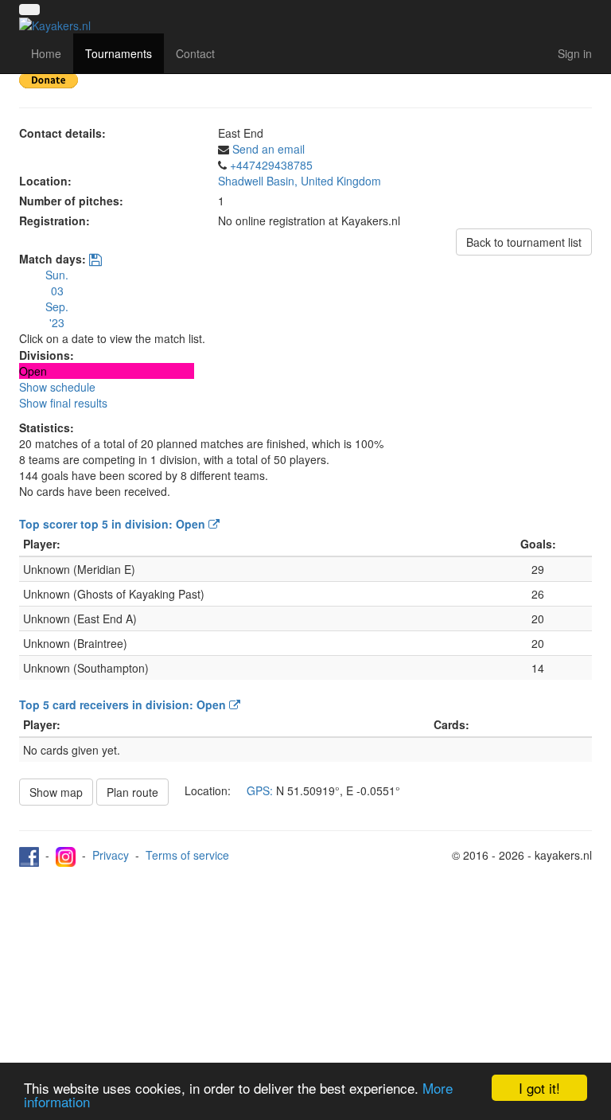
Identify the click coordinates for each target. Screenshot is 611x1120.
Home (46, 53)
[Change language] (29, 9)
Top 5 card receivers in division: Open (124, 704)
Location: (45, 181)
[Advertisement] (305, 986)
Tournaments (118, 53)
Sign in (575, 53)
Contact (195, 53)
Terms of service (187, 855)
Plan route (132, 792)
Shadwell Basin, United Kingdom (299, 181)
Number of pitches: (71, 201)
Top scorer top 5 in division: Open (113, 524)
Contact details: (62, 133)
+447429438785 (271, 165)
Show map (56, 792)
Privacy (110, 855)
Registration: (54, 220)
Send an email (268, 149)
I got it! (539, 1088)
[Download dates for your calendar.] (95, 260)
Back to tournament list (524, 242)
